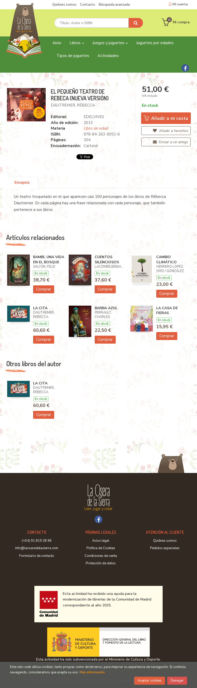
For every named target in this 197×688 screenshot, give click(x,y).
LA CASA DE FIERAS (167, 311)
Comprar (43, 289)
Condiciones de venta (101, 556)
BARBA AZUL (106, 308)
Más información (92, 672)
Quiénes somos (64, 4)
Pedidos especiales (165, 548)
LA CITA (40, 308)
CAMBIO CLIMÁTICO (166, 260)
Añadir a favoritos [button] (173, 130)
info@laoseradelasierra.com (36, 548)
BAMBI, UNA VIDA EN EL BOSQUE (48, 260)
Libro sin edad (96, 128)
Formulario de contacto (36, 556)
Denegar (177, 680)
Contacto (87, 4)
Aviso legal (100, 540)
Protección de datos (101, 563)
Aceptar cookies (149, 680)
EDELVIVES (94, 116)
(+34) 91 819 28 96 (37, 540)
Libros (76, 43)
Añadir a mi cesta (169, 118)
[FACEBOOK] (185, 68)
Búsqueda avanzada (114, 4)
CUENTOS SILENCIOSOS (107, 260)
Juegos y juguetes (108, 43)
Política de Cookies (100, 548)
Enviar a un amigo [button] (173, 142)
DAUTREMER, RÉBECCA (73, 105)
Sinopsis (22, 182)
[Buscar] (136, 23)
